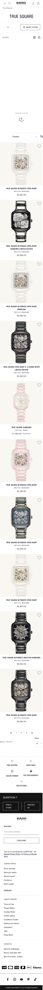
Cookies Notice (9, 912)
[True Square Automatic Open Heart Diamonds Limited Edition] (21, 221)
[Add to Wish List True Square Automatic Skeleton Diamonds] (39, 615)
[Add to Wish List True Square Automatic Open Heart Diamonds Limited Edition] (39, 203)
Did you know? (9, 876)
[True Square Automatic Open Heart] (21, 163)
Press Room (8, 935)
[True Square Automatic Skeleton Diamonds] (21, 633)
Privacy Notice (9, 908)
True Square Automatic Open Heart (21, 188)
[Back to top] (21, 119)
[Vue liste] (39, 37)
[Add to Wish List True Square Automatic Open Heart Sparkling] (39, 264)
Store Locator (9, 884)
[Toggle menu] (5, 3)
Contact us (31, 806)
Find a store (8, 806)
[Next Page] (31, 732)
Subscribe (21, 840)
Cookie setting (9, 915)
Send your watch (10, 872)
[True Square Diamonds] (21, 402)
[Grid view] (34, 37)
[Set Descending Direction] (41, 136)
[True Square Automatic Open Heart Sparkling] (21, 281)
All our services (9, 868)
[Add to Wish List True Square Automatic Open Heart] (39, 146)
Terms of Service (30, 854)
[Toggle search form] (9, 3)
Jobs (5, 931)
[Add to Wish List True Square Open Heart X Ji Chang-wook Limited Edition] (39, 324)
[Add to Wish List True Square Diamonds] (39, 385)
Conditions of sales (11, 919)
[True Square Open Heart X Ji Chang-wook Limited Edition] (21, 342)
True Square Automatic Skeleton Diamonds (21, 657)
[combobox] (7, 27)
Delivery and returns (11, 923)
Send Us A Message (11, 949)
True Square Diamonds (21, 427)
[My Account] (33, 3)
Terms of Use (9, 904)
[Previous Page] (11, 732)
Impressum (8, 927)
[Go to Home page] (21, 3)
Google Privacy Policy (12, 854)
